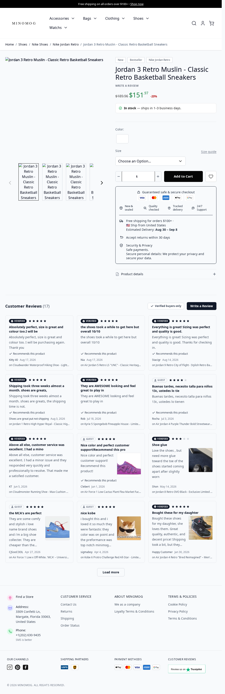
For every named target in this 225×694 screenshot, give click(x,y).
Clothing (112, 18)
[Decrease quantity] (119, 176)
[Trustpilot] (191, 670)
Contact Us (68, 604)
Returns (66, 611)
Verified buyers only (168, 306)
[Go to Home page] (24, 23)
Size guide (208, 152)
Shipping (67, 618)
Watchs (55, 27)
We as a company (127, 604)
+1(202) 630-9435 (28, 635)
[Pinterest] (17, 667)
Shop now (136, 4)
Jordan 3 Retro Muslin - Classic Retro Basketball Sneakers (125, 44)
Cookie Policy (177, 604)
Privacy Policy (178, 611)
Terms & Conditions (182, 618)
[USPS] (64, 667)
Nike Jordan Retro (66, 44)
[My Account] (203, 23)
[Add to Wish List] (210, 176)
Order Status (70, 625)
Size (118, 151)
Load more (111, 572)
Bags (87, 18)
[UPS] (75, 667)
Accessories (59, 18)
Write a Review (127, 86)
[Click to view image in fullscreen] (56, 107)
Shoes (138, 18)
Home (9, 44)
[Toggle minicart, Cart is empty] (212, 23)
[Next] (102, 182)
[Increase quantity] (158, 176)
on (39, 365)
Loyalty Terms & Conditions (134, 611)
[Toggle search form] (194, 23)
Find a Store (24, 597)
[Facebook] (25, 667)
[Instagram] (9, 667)
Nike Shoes (40, 44)
